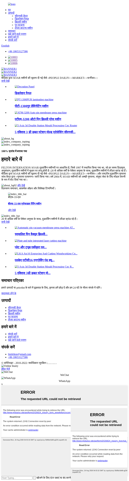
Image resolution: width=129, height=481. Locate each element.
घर (9, 9)
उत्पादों (11, 12)
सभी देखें (5, 80)
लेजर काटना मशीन (24, 27)
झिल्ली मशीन (21, 21)
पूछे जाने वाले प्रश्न (17, 34)
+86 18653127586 (18, 51)
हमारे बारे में (13, 37)
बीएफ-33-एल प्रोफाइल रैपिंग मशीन (24, 203)
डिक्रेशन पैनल (22, 18)
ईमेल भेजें (5, 368)
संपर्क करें (12, 40)
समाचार (11, 31)
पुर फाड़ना (20, 24)
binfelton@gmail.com (19, 354)
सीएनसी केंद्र (21, 15)
